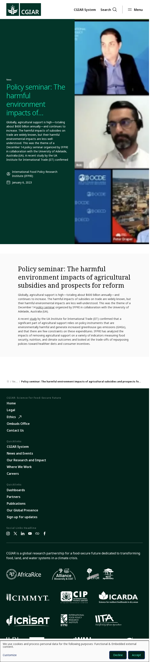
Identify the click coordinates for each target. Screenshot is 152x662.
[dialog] (74, 651)
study (33, 319)
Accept (136, 655)
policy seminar (45, 307)
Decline (118, 655)
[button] (84, 9)
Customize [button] (10, 655)
